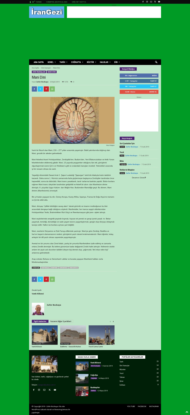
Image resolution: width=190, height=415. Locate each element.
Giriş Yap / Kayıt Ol (79, 2)
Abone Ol (153, 92)
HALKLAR (104, 62)
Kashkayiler (95, 387)
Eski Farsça (45, 268)
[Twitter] (155, 2)
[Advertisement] (114, 12)
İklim (122, 161)
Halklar (93, 390)
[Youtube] (159, 2)
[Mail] (151, 2)
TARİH (62, 62)
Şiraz (121, 381)
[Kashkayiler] (82, 391)
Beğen (154, 75)
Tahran (122, 377)
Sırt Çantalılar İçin (127, 143)
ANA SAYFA (39, 62)
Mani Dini (52, 72)
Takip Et (153, 81)
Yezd (122, 152)
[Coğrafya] (82, 379)
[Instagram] (147, 2)
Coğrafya (123, 164)
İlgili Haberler (40, 321)
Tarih (121, 362)
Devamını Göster (138, 178)
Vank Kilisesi (38, 293)
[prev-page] (110, 321)
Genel (122, 147)
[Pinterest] (46, 89)
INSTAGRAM (154, 406)
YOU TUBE (131, 406)
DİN (115, 62)
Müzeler (123, 369)
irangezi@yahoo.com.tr (46, 385)
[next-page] (113, 321)
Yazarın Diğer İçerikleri (60, 321)
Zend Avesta (73, 268)
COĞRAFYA (76, 62)
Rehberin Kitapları (127, 170)
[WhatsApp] (52, 89)
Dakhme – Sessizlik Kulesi (70, 346)
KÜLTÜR (90, 62)
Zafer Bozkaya (42, 82)
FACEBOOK (142, 406)
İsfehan (122, 385)
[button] (156, 62)
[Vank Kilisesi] (45, 335)
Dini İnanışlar (46, 68)
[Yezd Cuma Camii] (102, 335)
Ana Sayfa (35, 68)
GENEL (51, 62)
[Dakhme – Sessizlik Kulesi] (73, 335)
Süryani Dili (63, 268)
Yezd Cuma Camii (96, 346)
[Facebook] (143, 2)
